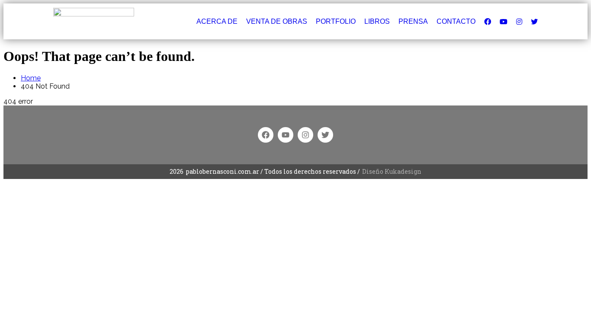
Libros (377, 21)
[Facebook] (265, 135)
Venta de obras (276, 21)
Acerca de (217, 21)
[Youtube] (285, 135)
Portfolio (336, 21)
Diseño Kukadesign (391, 171)
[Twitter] (325, 135)
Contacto (456, 21)
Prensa (413, 21)
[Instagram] (305, 135)
